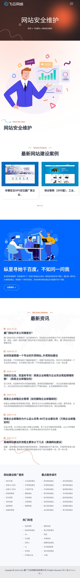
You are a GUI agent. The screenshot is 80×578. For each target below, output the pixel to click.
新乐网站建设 (49, 493)
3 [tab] (42, 207)
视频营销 (9, 506)
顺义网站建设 (68, 510)
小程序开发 (29, 489)
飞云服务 (36, 28)
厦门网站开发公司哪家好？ (19, 332)
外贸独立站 (29, 555)
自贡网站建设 (68, 501)
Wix (26, 534)
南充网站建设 (30, 530)
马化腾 (27, 538)
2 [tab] (40, 207)
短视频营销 (10, 493)
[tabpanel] (20, 180)
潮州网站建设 (68, 485)
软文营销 (9, 497)
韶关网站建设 (68, 497)
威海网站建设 (68, 489)
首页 (29, 28)
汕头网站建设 (49, 510)
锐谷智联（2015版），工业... (60, 190)
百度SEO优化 (11, 485)
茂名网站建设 (49, 501)
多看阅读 (47, 538)
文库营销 (28, 501)
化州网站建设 (49, 489)
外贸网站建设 (30, 485)
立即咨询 (10, 287)
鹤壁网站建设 (49, 542)
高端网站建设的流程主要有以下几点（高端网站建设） (34, 442)
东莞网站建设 (49, 485)
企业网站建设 (30, 481)
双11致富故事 (48, 547)
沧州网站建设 (68, 493)
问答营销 (28, 497)
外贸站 (27, 551)
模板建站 (28, 493)
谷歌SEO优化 (11, 489)
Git (26, 547)
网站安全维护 (47, 28)
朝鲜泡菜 (47, 526)
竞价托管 (9, 481)
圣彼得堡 (28, 526)
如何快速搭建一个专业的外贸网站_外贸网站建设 (31, 355)
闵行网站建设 (68, 481)
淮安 (45, 534)
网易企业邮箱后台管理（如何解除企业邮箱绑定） (31, 398)
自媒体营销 (10, 510)
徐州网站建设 (49, 497)
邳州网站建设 (49, 481)
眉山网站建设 (49, 506)
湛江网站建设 (49, 551)
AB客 (46, 555)
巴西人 (27, 542)
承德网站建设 (68, 506)
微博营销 (28, 506)
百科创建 (9, 501)
